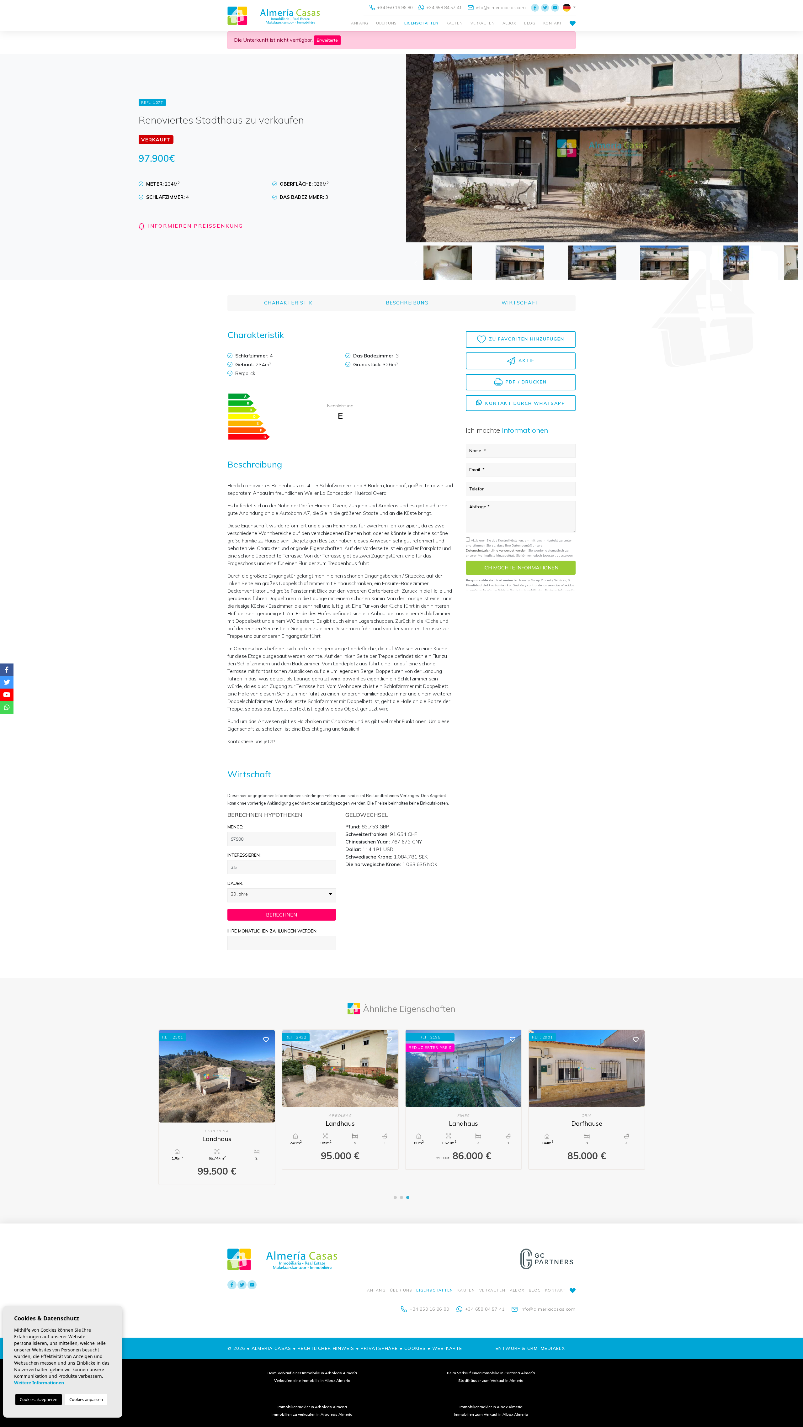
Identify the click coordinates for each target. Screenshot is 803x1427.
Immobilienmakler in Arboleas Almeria (312, 1406)
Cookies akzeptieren (38, 1399)
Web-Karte (447, 1348)
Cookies (415, 1348)
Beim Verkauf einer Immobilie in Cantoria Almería (491, 1373)
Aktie (525, 360)
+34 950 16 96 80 (394, 7)
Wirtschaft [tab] (520, 303)
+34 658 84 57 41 (443, 7)
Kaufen (454, 23)
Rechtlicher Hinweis (326, 1348)
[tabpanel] (586, 1099)
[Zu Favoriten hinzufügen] (266, 1039)
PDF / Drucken (525, 382)
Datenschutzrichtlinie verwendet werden (496, 550)
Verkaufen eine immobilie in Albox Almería (312, 1380)
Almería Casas (273, 15)
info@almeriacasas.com (500, 7)
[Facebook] (535, 7)
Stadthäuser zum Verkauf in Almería (491, 1380)
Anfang (359, 23)
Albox (509, 23)
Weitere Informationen (39, 1383)
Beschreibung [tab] (407, 303)
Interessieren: (244, 855)
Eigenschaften (421, 23)
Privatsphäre (379, 1348)
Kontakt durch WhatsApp (524, 403)
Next (789, 148)
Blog (529, 23)
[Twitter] (545, 7)
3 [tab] (407, 1197)
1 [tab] (395, 1197)
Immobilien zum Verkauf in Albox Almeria (491, 1414)
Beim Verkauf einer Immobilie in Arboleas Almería (312, 1373)
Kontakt (552, 23)
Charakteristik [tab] (288, 303)
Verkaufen (482, 23)
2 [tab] (401, 1197)
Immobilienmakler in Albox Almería (491, 1406)
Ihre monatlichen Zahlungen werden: (272, 930)
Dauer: (235, 883)
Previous (415, 148)
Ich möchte (520, 568)
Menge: (235, 826)
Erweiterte (327, 40)
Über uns (386, 23)
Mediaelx (553, 1348)
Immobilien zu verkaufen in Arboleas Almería (312, 1414)
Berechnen (281, 915)
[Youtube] (555, 7)
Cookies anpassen (86, 1399)
